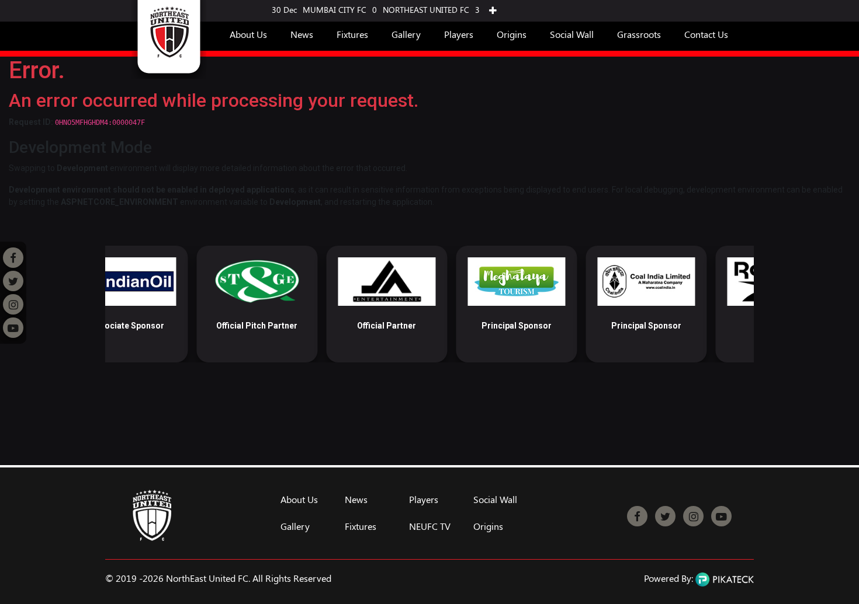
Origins (512, 34)
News (301, 34)
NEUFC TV (430, 526)
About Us (248, 34)
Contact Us (706, 34)
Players (458, 34)
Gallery (406, 34)
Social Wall (572, 34)
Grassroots (639, 34)
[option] (166, 304)
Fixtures (352, 34)
